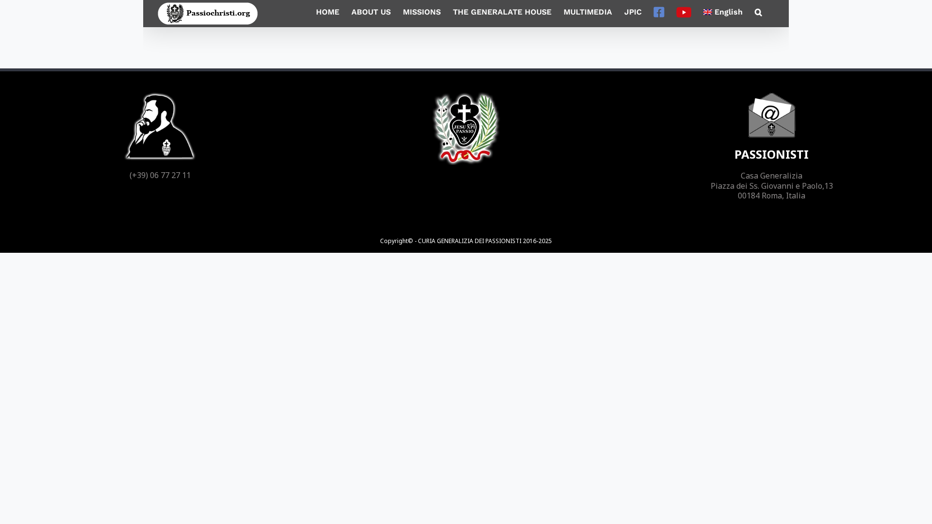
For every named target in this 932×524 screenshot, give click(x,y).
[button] (758, 12)
